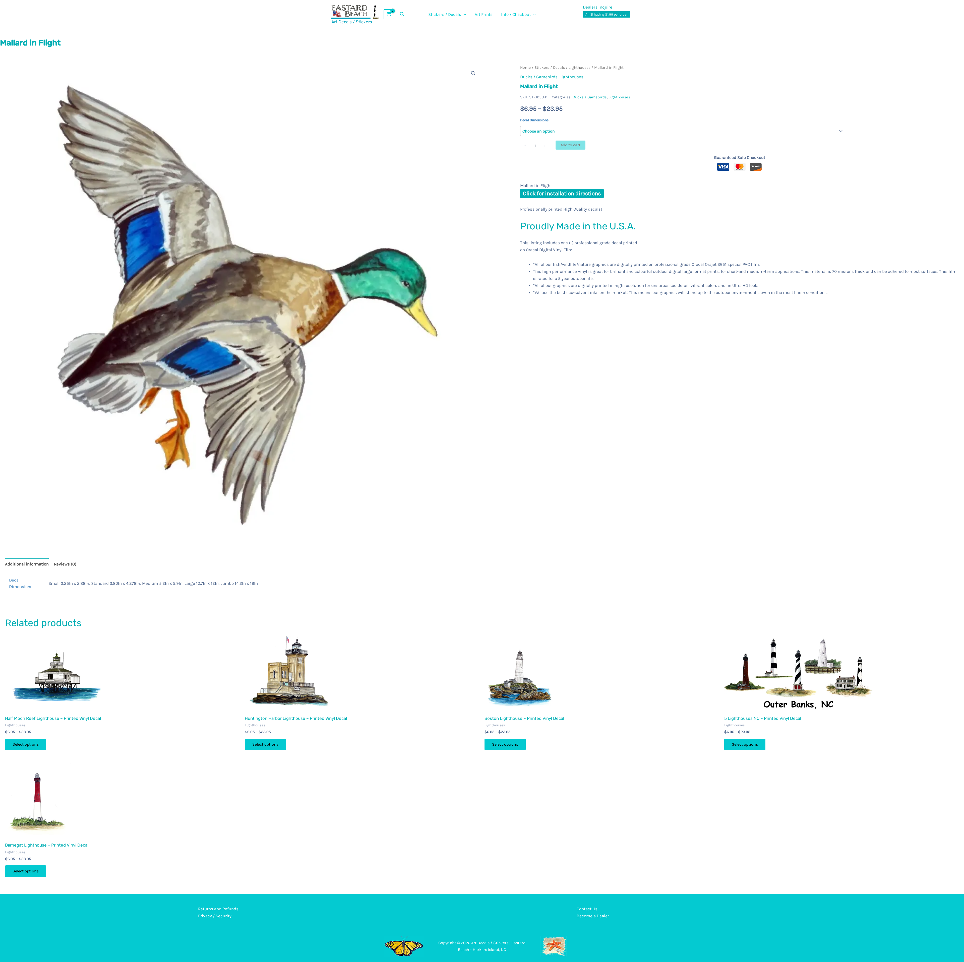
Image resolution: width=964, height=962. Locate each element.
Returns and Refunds (218, 908)
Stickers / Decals (444, 14)
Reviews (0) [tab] (65, 563)
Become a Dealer (593, 915)
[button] (402, 14)
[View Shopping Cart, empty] (389, 14)
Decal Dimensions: (534, 120)
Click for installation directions (562, 193)
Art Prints (484, 14)
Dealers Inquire (597, 7)
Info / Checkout (516, 14)
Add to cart (570, 145)
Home (525, 67)
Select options (26, 744)
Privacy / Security (214, 915)
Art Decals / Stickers (351, 21)
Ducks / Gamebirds (539, 76)
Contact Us (587, 908)
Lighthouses (579, 67)
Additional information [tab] (27, 563)
